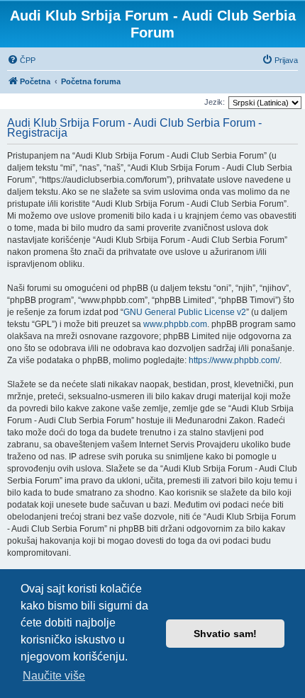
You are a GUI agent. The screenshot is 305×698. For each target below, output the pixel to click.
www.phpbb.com (175, 324)
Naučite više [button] (54, 676)
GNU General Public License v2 (184, 312)
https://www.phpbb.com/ (234, 360)
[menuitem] (21, 60)
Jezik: (214, 102)
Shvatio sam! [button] (225, 633)
